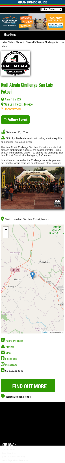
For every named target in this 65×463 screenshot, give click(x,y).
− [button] (6, 235)
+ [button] (6, 229)
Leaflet (45, 332)
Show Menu (10, 34)
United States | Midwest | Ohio (16, 42)
